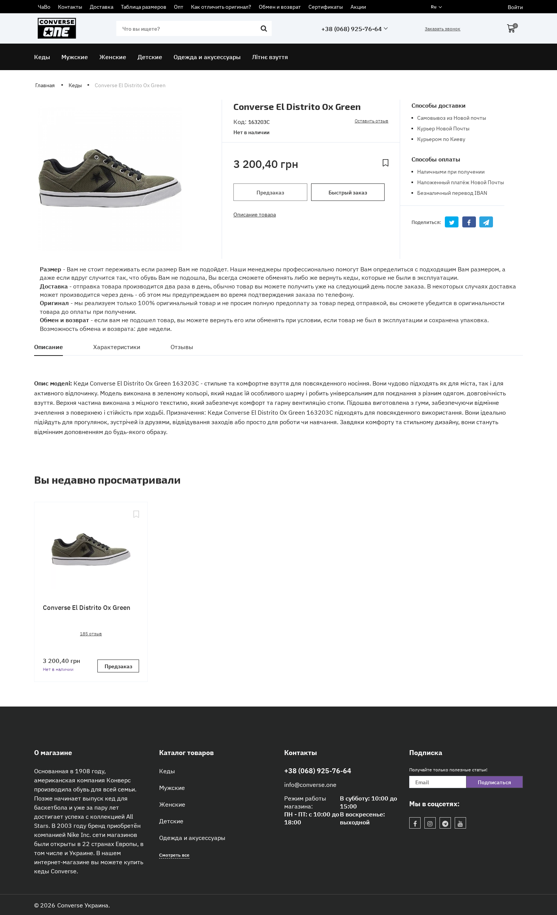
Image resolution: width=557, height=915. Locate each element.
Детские (171, 820)
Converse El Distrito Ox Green (86, 607)
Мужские (172, 787)
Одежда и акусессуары (192, 837)
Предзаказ (270, 192)
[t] (445, 823)
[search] (264, 28)
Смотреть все (174, 854)
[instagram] (430, 823)
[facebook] (415, 823)
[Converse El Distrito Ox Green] (91, 550)
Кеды (167, 770)
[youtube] (460, 823)
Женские (172, 804)
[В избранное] (385, 164)
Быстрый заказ (348, 192)
